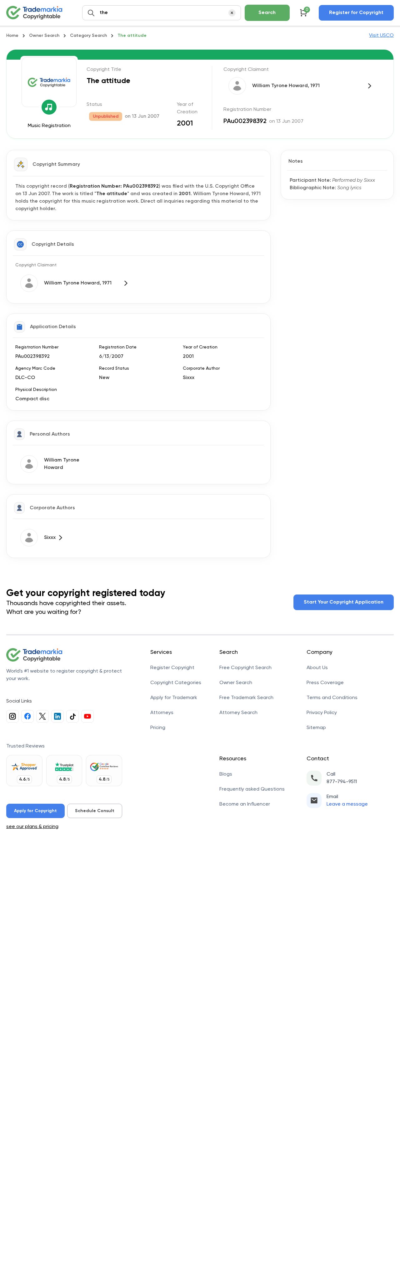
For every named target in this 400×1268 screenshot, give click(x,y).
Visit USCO (381, 35)
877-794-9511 (342, 781)
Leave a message (347, 804)
